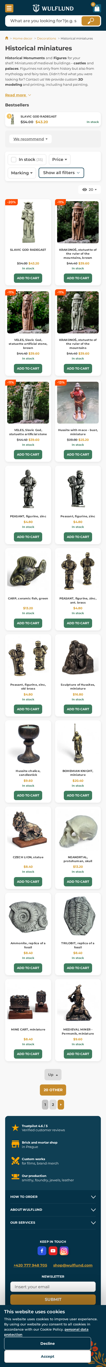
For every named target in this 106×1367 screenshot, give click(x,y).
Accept (47, 1356)
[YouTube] (53, 1250)
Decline (47, 1343)
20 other (53, 1090)
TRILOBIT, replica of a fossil (77, 945)
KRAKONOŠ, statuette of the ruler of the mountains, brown (78, 254)
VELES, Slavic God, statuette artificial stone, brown (28, 344)
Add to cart (28, 278)
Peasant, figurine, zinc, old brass (28, 686)
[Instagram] (64, 1250)
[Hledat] (91, 21)
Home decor (22, 38)
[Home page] (7, 38)
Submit (53, 1299)
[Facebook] (42, 1250)
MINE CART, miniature (28, 1029)
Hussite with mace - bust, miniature (78, 432)
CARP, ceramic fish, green (28, 598)
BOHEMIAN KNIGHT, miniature (78, 773)
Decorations (46, 38)
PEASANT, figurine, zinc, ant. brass (77, 600)
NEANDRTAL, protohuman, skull (78, 859)
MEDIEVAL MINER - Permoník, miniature (78, 1031)
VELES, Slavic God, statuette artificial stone (28, 432)
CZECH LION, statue (28, 857)
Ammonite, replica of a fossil (28, 945)
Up (51, 1074)
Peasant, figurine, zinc (77, 516)
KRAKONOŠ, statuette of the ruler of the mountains (78, 344)
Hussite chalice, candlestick (28, 773)
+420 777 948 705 (30, 1265)
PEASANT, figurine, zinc (28, 516)
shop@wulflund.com (73, 1265)
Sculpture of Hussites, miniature (78, 686)
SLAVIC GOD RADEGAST (39, 116)
